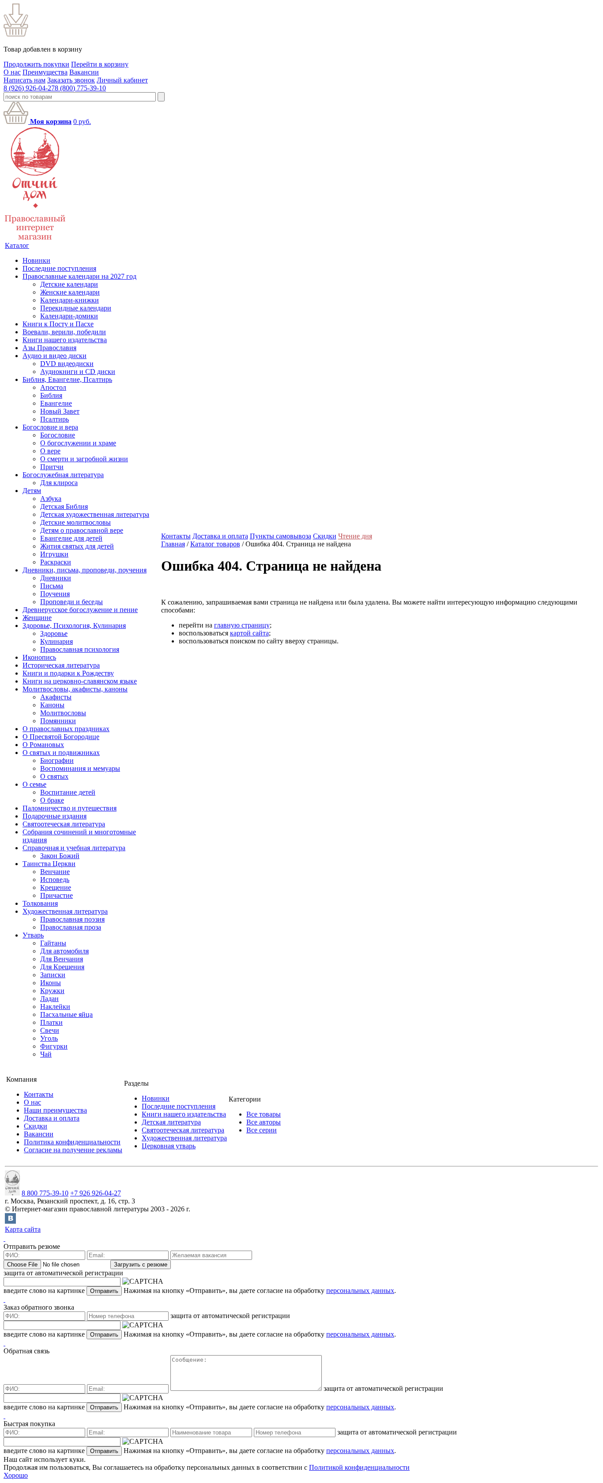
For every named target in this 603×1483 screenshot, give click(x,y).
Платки (51, 1022)
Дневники (55, 578)
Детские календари (69, 284)
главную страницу (242, 625)
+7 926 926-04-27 (95, 1193)
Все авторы (263, 1122)
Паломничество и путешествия (70, 808)
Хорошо (16, 1475)
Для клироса (59, 482)
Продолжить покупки (36, 64)
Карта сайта (23, 1229)
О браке (52, 800)
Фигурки (54, 1046)
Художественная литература (65, 911)
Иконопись (39, 657)
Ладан (49, 998)
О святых (54, 776)
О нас (12, 72)
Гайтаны (53, 943)
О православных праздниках (66, 728)
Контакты (176, 536)
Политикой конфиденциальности (359, 1467)
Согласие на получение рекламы (73, 1150)
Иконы (50, 982)
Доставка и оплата (220, 536)
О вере (50, 451)
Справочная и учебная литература (74, 848)
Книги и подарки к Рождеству (68, 673)
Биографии (57, 760)
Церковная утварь (169, 1146)
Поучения (55, 594)
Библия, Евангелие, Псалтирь (67, 379)
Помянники (58, 721)
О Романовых (43, 744)
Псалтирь (54, 419)
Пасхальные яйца (66, 1014)
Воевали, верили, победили (64, 332)
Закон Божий (59, 855)
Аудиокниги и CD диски (77, 371)
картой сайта (249, 633)
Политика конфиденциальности (72, 1142)
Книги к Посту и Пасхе (58, 324)
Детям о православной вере (81, 530)
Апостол (53, 387)
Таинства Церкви (49, 863)
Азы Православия (49, 347)
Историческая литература (61, 665)
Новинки (36, 260)
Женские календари (70, 292)
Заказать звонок (71, 80)
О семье (34, 784)
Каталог (17, 245)
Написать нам (24, 80)
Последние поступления (59, 268)
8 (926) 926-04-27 (29, 88)
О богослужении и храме (78, 443)
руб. (82, 121)
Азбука (50, 498)
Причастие (56, 895)
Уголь (49, 1038)
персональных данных (360, 1290)
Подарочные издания (55, 816)
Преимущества (45, 72)
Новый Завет (59, 411)
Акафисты (56, 697)
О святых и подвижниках (61, 752)
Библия (51, 395)
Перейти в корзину (99, 64)
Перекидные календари (75, 308)
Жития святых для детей (77, 546)
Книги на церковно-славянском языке (80, 681)
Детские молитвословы (75, 522)
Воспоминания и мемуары (80, 768)
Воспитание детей (67, 792)
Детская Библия (64, 506)
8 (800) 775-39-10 (80, 88)
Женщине (37, 617)
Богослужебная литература (63, 474)
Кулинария (56, 641)
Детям (32, 490)
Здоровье (54, 633)
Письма (51, 586)
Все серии (261, 1130)
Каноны (52, 705)
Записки (52, 975)
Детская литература (171, 1122)
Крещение (55, 887)
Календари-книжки (69, 300)
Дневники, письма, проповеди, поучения (85, 570)
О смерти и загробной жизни (84, 459)
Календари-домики (69, 316)
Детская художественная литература (94, 514)
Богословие (57, 435)
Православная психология (79, 649)
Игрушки (54, 554)
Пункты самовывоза (280, 536)
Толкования (40, 903)
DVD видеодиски (67, 363)
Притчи (52, 467)
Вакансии (84, 72)
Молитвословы (63, 713)
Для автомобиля (64, 951)
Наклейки (55, 1006)
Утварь (33, 935)
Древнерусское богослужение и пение (80, 609)
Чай (46, 1054)
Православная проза (70, 927)
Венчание (55, 871)
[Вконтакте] (10, 1221)
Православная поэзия (72, 919)
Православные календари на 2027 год (79, 276)
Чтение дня (355, 536)
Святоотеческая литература (64, 824)
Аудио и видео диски (55, 355)
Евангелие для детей (71, 538)
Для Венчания (61, 959)
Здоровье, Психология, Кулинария (74, 625)
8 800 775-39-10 (45, 1193)
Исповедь (54, 879)
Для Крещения (62, 967)
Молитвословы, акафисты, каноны (75, 689)
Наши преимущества (55, 1110)
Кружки (52, 990)
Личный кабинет (122, 80)
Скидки (324, 536)
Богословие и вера (50, 427)
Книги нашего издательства (65, 340)
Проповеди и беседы (71, 601)
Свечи (49, 1030)
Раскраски (55, 562)
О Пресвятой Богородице (61, 736)
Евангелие (56, 403)
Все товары (263, 1114)
